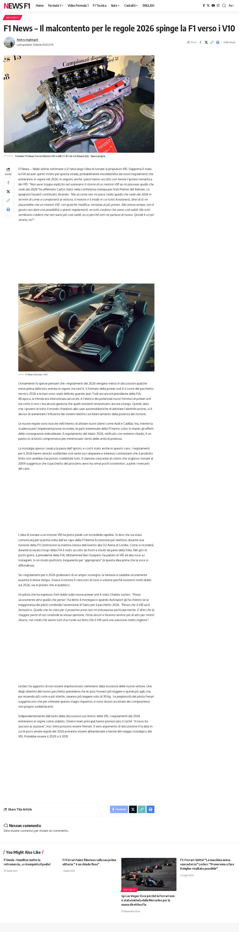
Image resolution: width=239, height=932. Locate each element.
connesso (27, 831)
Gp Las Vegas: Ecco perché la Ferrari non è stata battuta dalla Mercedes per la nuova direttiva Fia (148, 900)
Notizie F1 (12, 17)
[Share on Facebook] (200, 42)
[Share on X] (206, 42)
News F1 (17, 5)
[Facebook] (204, 5)
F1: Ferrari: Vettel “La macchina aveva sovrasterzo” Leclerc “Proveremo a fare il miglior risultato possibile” (207, 864)
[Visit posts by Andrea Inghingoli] (9, 42)
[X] (208, 5)
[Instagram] (218, 5)
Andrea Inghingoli (27, 39)
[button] (224, 5)
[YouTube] (213, 5)
